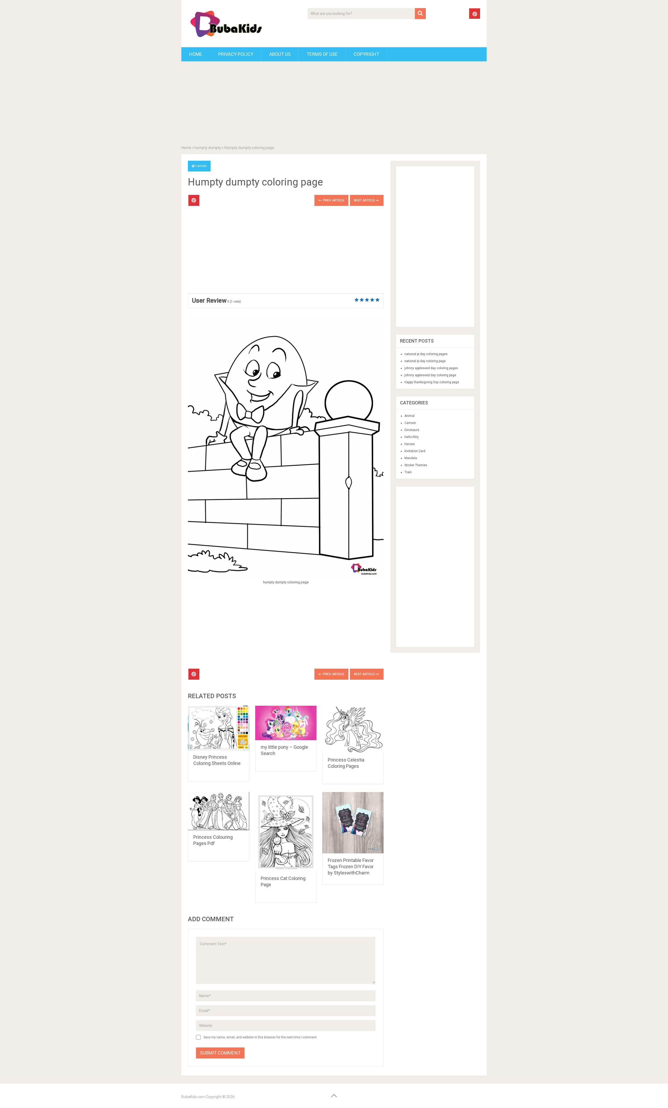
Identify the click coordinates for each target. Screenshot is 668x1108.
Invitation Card (414, 451)
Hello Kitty (411, 437)
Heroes (409, 444)
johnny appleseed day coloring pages (431, 368)
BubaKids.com (193, 1097)
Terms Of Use (322, 54)
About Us (280, 54)
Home (195, 54)
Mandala (410, 458)
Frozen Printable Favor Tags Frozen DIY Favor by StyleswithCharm (351, 867)
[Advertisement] (334, 104)
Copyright (366, 54)
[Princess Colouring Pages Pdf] (218, 811)
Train (408, 472)
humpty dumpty (208, 148)
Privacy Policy (235, 54)
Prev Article (333, 200)
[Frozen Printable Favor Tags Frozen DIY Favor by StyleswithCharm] (353, 822)
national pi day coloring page (425, 361)
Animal (409, 416)
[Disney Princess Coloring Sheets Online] (218, 728)
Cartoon (201, 166)
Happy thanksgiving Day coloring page (431, 382)
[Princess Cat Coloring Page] (286, 831)
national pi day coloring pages (426, 354)
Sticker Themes (415, 465)
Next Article (365, 200)
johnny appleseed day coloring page (430, 375)
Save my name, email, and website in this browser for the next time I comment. (260, 1037)
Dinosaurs (411, 430)
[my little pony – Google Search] (286, 723)
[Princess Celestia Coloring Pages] (353, 729)
